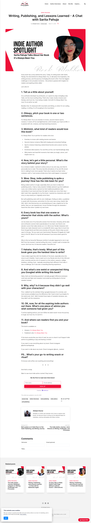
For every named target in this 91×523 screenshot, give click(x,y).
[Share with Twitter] (63, 399)
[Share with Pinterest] (65, 399)
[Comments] (58, 24)
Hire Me (70, 4)
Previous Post (33, 427)
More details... (23, 514)
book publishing (45, 398)
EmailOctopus (45, 390)
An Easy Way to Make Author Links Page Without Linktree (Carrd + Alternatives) (56, 485)
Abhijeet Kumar (36, 23)
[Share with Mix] (67, 399)
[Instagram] (43, 503)
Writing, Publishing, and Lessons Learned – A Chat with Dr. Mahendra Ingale (35, 485)
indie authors (54, 398)
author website (52, 480)
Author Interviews (55, 4)
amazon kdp (25, 398)
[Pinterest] (48, 503)
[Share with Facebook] (61, 399)
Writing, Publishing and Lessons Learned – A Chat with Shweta (76, 484)
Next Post (58, 428)
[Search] (85, 3)
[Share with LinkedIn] (68, 399)
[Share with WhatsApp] (61, 401)
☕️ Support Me (84, 520)
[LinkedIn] (45, 503)
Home (46, 4)
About (64, 4)
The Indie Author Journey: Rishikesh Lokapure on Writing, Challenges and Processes (14, 486)
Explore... (77, 4)
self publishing (25, 401)
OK (6, 518)
